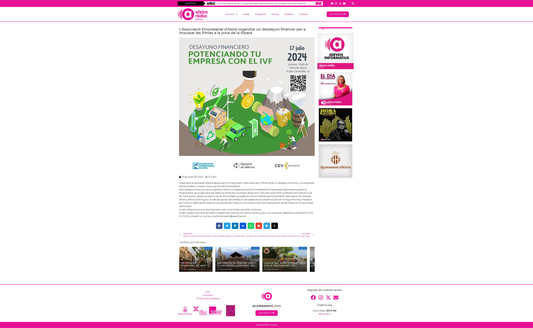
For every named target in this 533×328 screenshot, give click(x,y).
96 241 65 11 (325, 314)
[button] (219, 226)
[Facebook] (332, 3)
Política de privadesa (207, 298)
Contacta (303, 14)
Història (275, 14)
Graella (246, 14)
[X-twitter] (340, 3)
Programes (260, 14)
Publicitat (288, 14)
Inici (208, 292)
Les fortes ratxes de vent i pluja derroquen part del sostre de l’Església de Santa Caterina (261, 3)
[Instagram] (336, 3)
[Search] (353, 3)
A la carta (229, 14)
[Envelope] (344, 3)
